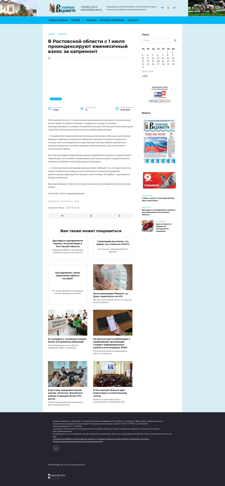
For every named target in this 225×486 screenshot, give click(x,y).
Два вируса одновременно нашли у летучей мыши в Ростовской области (67, 243)
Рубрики (75, 20)
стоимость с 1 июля (70, 201)
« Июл (145, 76)
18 (148, 61)
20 (158, 61)
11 (147, 58)
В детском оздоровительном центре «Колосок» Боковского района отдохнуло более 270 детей (65, 394)
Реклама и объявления (112, 20)
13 (158, 58)
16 (173, 58)
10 (143, 58)
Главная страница (58, 20)
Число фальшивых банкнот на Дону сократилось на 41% (110, 295)
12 (153, 58)
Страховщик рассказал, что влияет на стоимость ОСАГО (112, 243)
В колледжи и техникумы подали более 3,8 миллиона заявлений (67, 340)
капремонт (54, 201)
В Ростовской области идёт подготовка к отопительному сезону (110, 393)
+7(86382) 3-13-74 (89, 7)
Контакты (133, 20)
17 (143, 61)
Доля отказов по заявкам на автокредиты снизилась (164, 227)
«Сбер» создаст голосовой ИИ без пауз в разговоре (158, 199)
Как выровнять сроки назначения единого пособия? (67, 275)
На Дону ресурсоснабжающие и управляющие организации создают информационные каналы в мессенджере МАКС (111, 343)
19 (153, 61)
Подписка (91, 20)
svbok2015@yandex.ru (91, 9)
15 (168, 58)
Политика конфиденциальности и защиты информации (78, 441)
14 (163, 58)
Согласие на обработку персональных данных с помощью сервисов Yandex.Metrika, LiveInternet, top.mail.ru (101, 439)
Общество (56, 99)
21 (163, 61)
